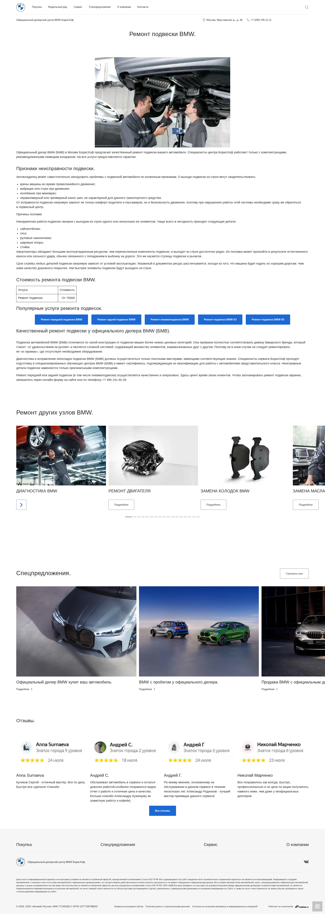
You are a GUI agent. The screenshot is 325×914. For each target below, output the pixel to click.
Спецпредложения (100, 6)
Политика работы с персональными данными (168, 906)
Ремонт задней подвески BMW (116, 319)
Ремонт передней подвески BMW (61, 319)
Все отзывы (162, 810)
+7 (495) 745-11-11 (261, 19)
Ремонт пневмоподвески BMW (170, 319)
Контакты (142, 6)
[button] (24, 631)
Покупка (37, 6)
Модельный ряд (57, 6)
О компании (124, 6)
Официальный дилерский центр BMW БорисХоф (45, 19)
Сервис (78, 6)
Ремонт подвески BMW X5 (268, 319)
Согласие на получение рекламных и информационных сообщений (224, 906)
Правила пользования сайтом (128, 906)
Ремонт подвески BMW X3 (220, 319)
